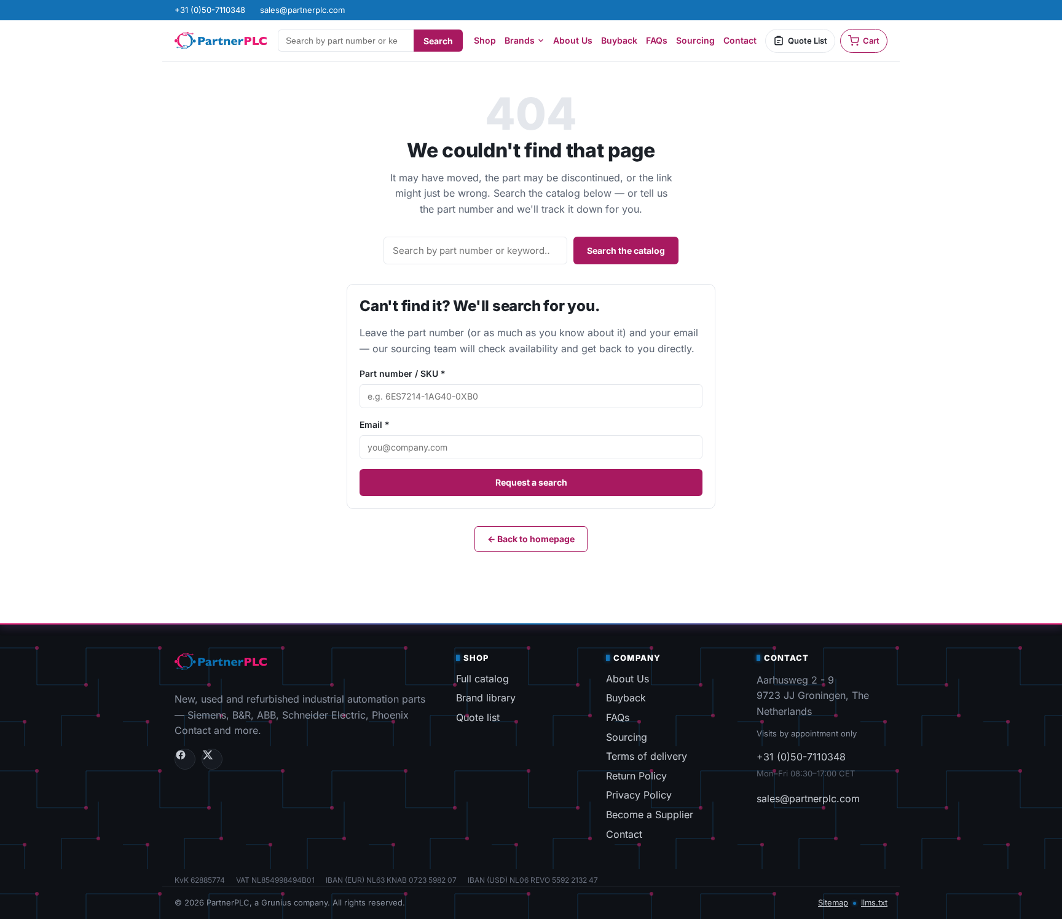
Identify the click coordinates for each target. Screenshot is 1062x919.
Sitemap (833, 902)
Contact (740, 40)
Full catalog (482, 678)
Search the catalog (626, 250)
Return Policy (636, 776)
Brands (520, 40)
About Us (572, 40)
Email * (375, 424)
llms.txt (874, 902)
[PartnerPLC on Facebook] (185, 759)
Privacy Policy (639, 795)
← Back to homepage (531, 539)
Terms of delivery (646, 756)
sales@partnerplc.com (808, 798)
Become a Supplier (649, 814)
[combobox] (346, 41)
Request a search (531, 482)
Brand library (486, 698)
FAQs (656, 40)
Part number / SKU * (403, 373)
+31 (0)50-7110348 (801, 757)
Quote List (807, 40)
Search (438, 41)
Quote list (478, 717)
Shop (485, 40)
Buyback (619, 40)
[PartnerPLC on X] (212, 759)
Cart (871, 40)
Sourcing (695, 40)
